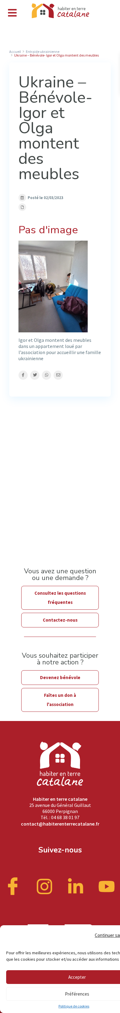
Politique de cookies (73, 1006)
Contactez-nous (60, 620)
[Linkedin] (75, 886)
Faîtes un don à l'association (60, 699)
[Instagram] (44, 886)
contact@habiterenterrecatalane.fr (60, 824)
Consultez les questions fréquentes (60, 597)
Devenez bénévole (60, 677)
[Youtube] (106, 886)
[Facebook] (13, 886)
